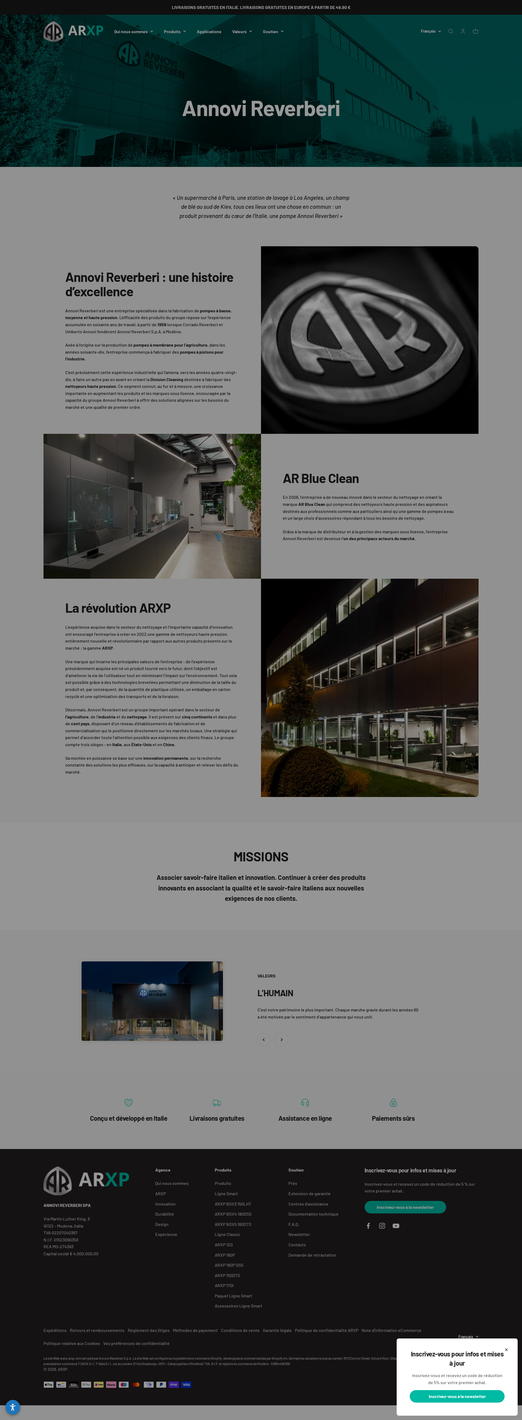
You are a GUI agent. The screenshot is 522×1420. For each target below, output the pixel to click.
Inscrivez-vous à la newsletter (457, 1396)
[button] (12, 1407)
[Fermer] (506, 1349)
